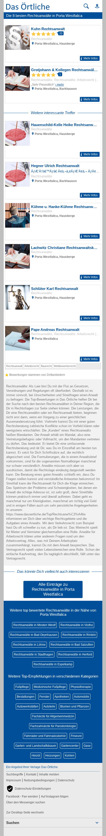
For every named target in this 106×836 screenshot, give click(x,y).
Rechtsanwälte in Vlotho (76, 625)
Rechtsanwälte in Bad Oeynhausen (33, 635)
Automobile (81, 696)
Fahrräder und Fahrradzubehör (45, 736)
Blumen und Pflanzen (74, 706)
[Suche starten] (86, 6)
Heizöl (36, 755)
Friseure (76, 736)
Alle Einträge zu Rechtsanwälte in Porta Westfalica (53, 589)
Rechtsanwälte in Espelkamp (53, 664)
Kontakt (31, 774)
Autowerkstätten (27, 706)
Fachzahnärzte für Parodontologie (53, 726)
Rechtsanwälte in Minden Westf (34, 625)
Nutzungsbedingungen (39, 780)
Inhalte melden (49, 774)
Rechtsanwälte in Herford (75, 654)
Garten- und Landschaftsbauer (35, 745)
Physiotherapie (81, 687)
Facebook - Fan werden (22, 796)
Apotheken (61, 696)
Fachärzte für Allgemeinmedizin (53, 716)
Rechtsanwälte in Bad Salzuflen (72, 644)
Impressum (13, 780)
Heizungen (52, 755)
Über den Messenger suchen (25, 802)
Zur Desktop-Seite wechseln (25, 812)
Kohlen (69, 755)
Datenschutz (66, 780)
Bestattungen (26, 696)
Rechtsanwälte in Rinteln (79, 635)
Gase (87, 745)
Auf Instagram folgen (55, 796)
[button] (95, 6)
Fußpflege (22, 687)
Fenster (44, 696)
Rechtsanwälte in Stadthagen (33, 654)
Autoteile (49, 706)
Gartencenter (70, 745)
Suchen (12, 823)
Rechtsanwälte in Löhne (29, 644)
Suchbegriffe (14, 774)
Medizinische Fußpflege (50, 687)
